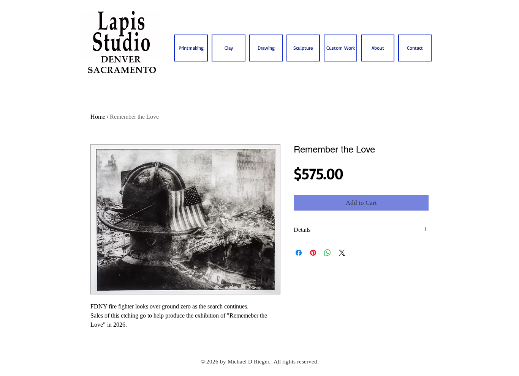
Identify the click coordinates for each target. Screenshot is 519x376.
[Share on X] (342, 252)
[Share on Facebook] (298, 252)
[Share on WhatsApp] (327, 252)
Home (97, 116)
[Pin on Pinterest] (313, 252)
